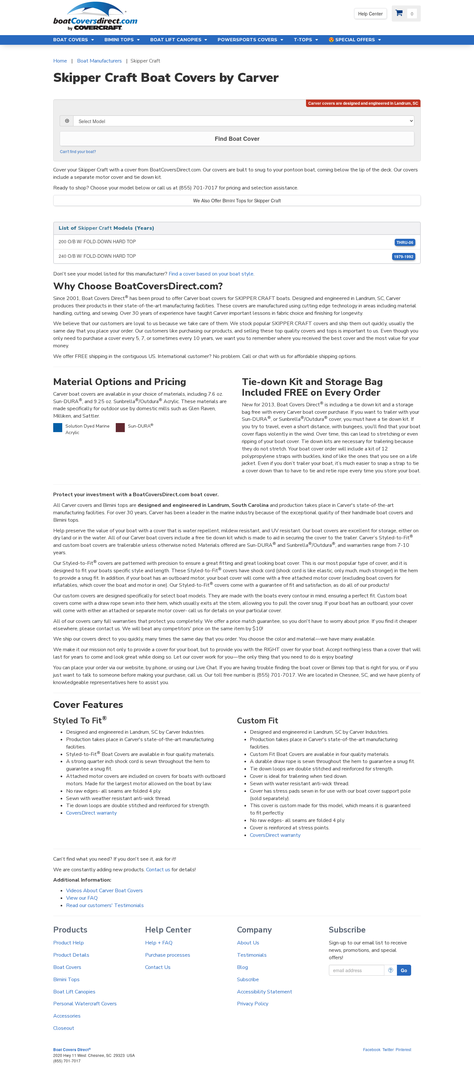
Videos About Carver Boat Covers (104, 890)
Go (404, 970)
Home (60, 60)
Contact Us (158, 967)
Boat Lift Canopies (74, 991)
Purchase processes (167, 955)
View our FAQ (82, 898)
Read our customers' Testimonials (105, 905)
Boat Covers (67, 967)
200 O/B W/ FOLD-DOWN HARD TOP (236, 241)
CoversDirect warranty (91, 813)
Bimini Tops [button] (119, 40)
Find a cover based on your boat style (211, 273)
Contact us (158, 869)
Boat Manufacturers (99, 60)
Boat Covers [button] (71, 40)
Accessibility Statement (264, 991)
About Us (248, 942)
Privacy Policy (252, 1003)
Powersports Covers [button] (248, 40)
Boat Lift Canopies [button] (176, 40)
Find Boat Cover (237, 138)
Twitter (388, 1049)
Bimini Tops (66, 979)
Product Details (71, 955)
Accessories (67, 1016)
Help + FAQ (159, 942)
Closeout (63, 1028)
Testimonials (252, 955)
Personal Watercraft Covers (85, 1003)
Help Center (370, 13)
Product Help (68, 942)
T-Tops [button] (303, 40)
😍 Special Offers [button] (352, 40)
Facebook (371, 1049)
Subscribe (248, 979)
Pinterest (403, 1049)
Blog (242, 967)
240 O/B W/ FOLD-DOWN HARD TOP (236, 256)
